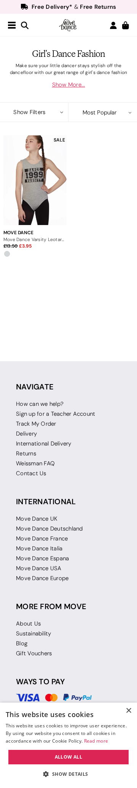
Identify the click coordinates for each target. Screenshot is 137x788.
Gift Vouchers (34, 653)
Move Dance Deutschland (49, 528)
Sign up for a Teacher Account (55, 413)
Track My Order (36, 423)
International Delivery (44, 443)
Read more (96, 741)
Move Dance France (42, 538)
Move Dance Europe (42, 578)
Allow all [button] (69, 757)
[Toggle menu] (11, 25)
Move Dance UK (36, 518)
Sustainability (33, 633)
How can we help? (40, 403)
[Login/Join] (113, 25)
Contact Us (31, 473)
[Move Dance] (68, 25)
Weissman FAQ (35, 463)
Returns (26, 453)
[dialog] (68, 745)
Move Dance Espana (42, 558)
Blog (21, 643)
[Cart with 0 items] (125, 25)
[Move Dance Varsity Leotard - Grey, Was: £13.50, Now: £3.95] (35, 180)
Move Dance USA (39, 568)
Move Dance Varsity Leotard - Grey (35, 239)
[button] (34, 112)
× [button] (128, 711)
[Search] (25, 25)
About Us (28, 623)
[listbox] (102, 112)
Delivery (26, 433)
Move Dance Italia (39, 548)
